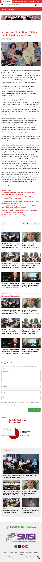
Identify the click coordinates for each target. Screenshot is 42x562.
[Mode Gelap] (36, 5)
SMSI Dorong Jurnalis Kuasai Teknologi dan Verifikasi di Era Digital (19, 215)
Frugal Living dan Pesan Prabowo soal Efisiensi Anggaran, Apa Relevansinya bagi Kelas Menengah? (20, 197)
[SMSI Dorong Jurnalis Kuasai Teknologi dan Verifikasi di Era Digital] (31, 277)
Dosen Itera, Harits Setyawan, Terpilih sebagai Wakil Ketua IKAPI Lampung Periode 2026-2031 (19, 211)
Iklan (21, 554)
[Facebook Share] (23, 223)
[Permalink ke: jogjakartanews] (3, 39)
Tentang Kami (13, 552)
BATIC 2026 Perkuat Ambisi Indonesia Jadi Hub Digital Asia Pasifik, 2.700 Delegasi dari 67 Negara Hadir (11, 493)
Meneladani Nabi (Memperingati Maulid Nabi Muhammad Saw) (30, 510)
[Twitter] (19, 546)
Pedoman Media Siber (25, 552)
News (2, 29)
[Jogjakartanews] (13, 5)
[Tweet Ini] (27, 223)
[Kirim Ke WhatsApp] (39, 223)
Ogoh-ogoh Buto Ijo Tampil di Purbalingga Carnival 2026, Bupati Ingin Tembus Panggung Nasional (18, 206)
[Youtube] (26, 546)
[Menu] (2, 5)
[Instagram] (23, 546)
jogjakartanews (9, 38)
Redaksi (36, 552)
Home (5, 552)
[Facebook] (15, 546)
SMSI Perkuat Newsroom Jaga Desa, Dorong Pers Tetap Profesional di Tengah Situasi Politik (18, 193)
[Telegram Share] (35, 223)
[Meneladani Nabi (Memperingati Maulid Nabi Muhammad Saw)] (30, 502)
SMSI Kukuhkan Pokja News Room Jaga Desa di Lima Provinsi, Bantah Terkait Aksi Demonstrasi (20, 202)
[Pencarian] (39, 5)
